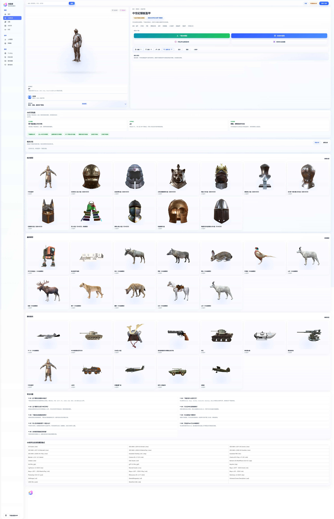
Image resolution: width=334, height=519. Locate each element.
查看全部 (325, 142)
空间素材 (175, 510)
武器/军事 (143, 9)
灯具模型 (175, 501)
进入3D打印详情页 (194, 115)
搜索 (72, 3)
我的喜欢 (10, 64)
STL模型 (228, 507)
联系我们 (280, 507)
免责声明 (280, 504)
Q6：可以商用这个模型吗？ (188, 415)
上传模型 (10, 39)
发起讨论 (317, 142)
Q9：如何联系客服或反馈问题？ (38, 431)
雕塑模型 (175, 507)
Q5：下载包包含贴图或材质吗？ (38, 415)
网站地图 (123, 494)
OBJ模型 (228, 494)
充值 (306, 3)
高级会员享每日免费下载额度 (155, 18)
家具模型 (175, 494)
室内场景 (175, 504)
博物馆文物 (153, 26)
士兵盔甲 (171, 26)
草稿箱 (9, 43)
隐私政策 (280, 497)
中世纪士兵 (190, 26)
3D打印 (10, 25)
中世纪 (142, 26)
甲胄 (147, 26)
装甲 (159, 26)
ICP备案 (61, 501)
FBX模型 (228, 497)
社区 (9, 29)
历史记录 (10, 57)
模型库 (137, 9)
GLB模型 (228, 501)
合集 (9, 22)
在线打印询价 (94, 134)
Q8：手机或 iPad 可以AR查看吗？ (190, 423)
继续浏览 (326, 317)
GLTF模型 (228, 504)
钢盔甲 (184, 26)
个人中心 (10, 53)
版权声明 (280, 501)
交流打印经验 (105, 134)
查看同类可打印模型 (56, 134)
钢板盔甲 (178, 26)
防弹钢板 (165, 26)
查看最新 (326, 238)
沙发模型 (175, 497)
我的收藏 (10, 61)
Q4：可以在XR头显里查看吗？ (189, 406)
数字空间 (123, 510)
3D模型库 (10, 18)
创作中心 (123, 507)
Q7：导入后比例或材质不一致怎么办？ (40, 423)
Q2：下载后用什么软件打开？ (189, 398)
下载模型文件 (31, 134)
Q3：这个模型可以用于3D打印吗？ (39, 406)
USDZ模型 (228, 510)
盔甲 (137, 26)
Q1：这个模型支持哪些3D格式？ (38, 398)
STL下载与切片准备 (70, 134)
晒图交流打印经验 (83, 134)
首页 (9, 14)
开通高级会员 (313, 3)
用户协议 (280, 494)
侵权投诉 (280, 510)
